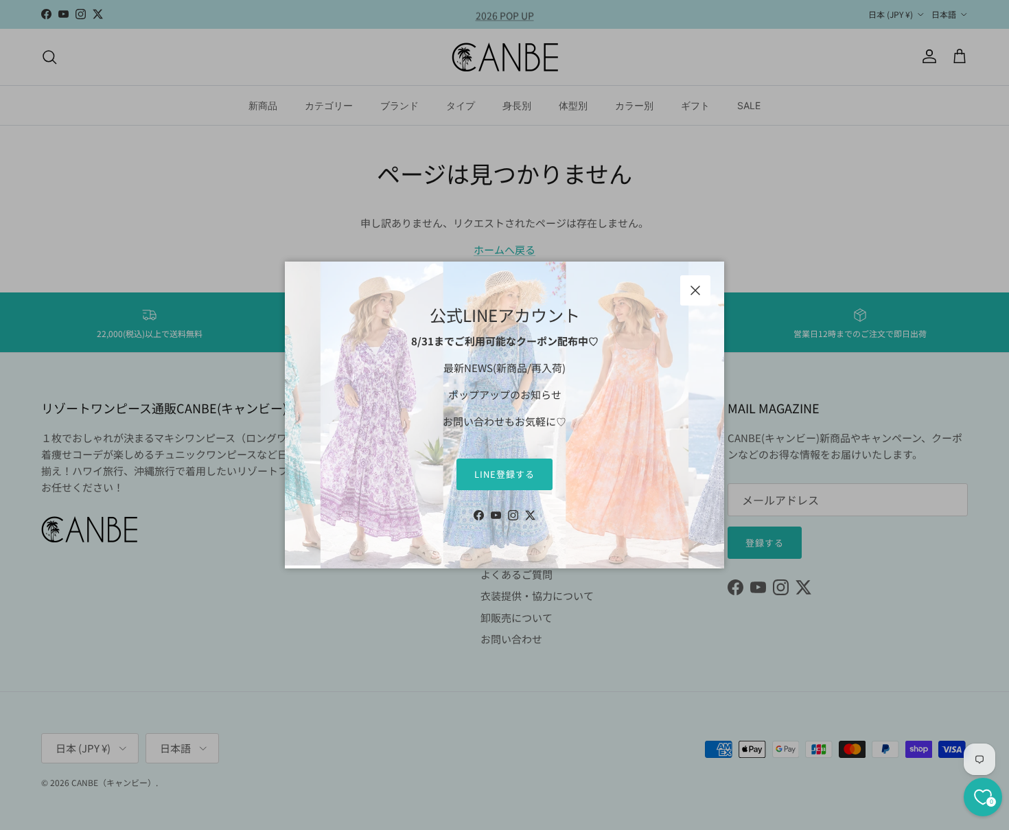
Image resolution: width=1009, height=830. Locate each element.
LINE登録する (504, 474)
